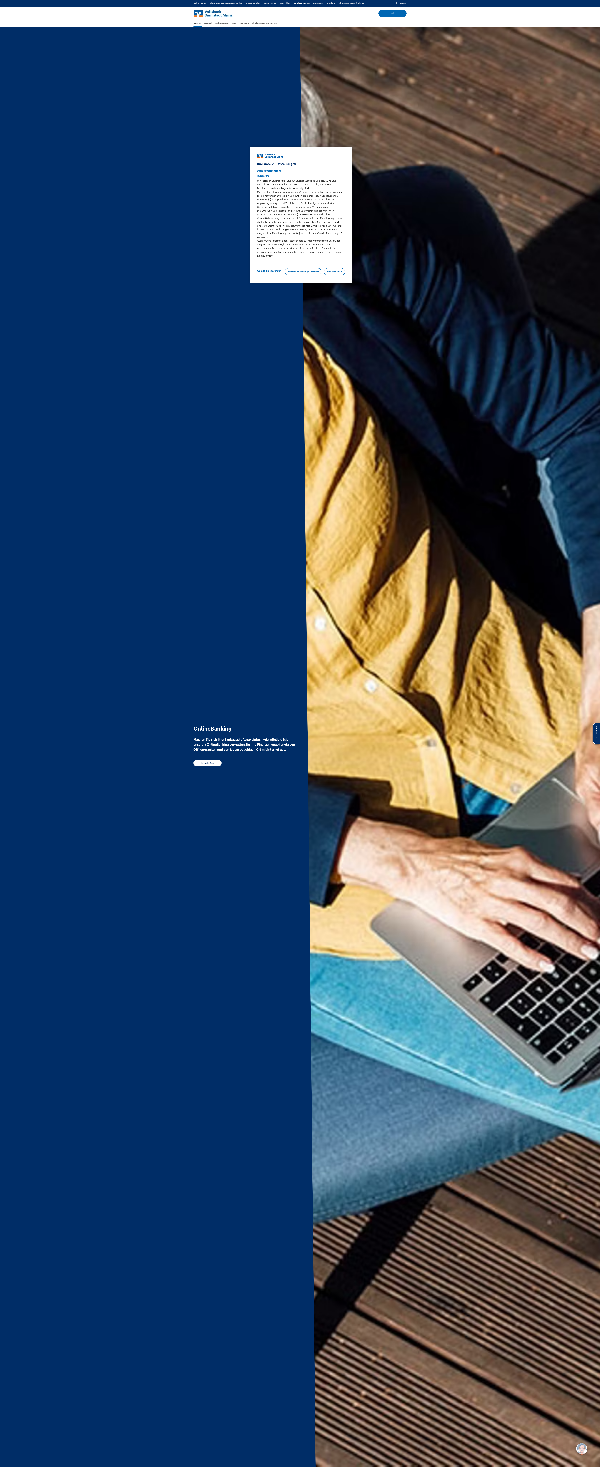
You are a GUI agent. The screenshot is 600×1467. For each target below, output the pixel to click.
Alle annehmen (334, 271)
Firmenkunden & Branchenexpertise (226, 3)
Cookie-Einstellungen (269, 270)
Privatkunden (200, 3)
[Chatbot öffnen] (582, 1449)
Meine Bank (318, 3)
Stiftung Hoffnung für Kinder (351, 3)
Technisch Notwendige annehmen (303, 271)
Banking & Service (302, 3)
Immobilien (285, 3)
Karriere (331, 3)
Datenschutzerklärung (269, 170)
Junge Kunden (270, 3)
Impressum (263, 175)
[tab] (197, 23)
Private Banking (253, 3)
